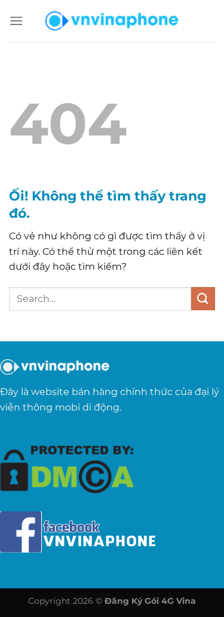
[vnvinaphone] (112, 20)
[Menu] (16, 20)
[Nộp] (203, 298)
